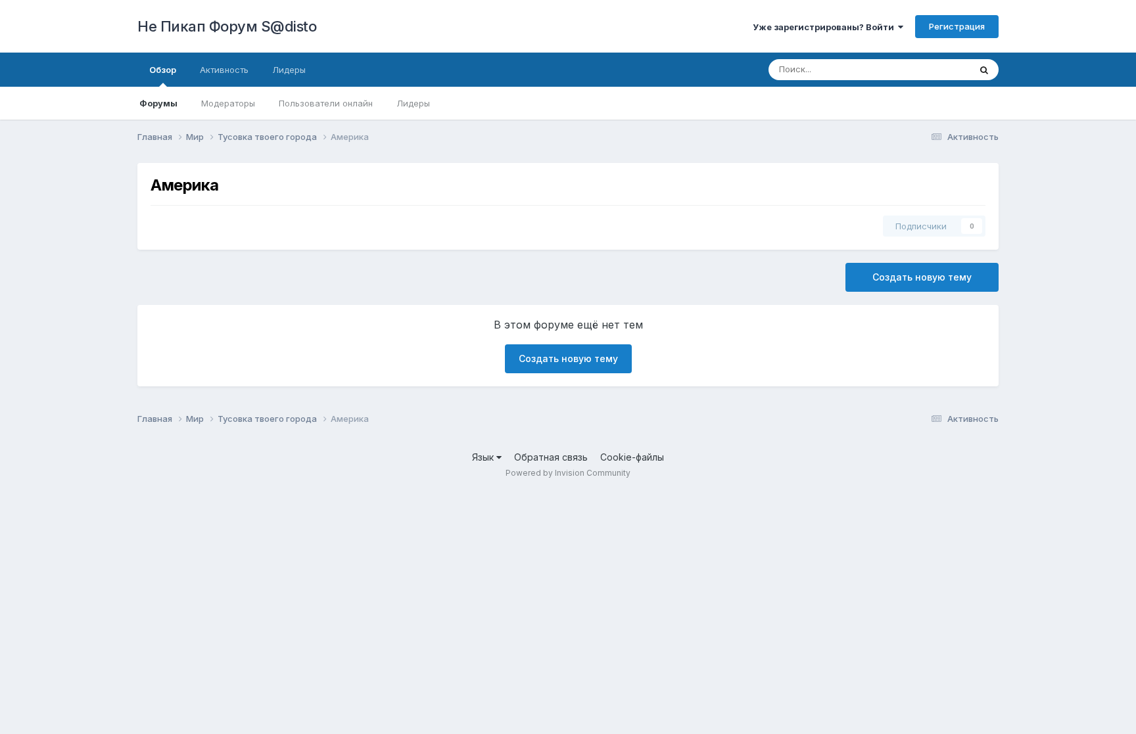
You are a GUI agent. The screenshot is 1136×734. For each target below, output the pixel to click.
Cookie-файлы (632, 457)
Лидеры (413, 103)
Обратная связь (551, 457)
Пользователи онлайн (326, 103)
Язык (484, 457)
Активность (224, 69)
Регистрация (957, 26)
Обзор (162, 69)
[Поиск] (984, 69)
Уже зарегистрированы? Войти (825, 27)
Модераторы (228, 103)
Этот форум (928, 69)
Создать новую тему (922, 277)
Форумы (158, 103)
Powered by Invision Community (568, 473)
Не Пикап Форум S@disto (226, 26)
